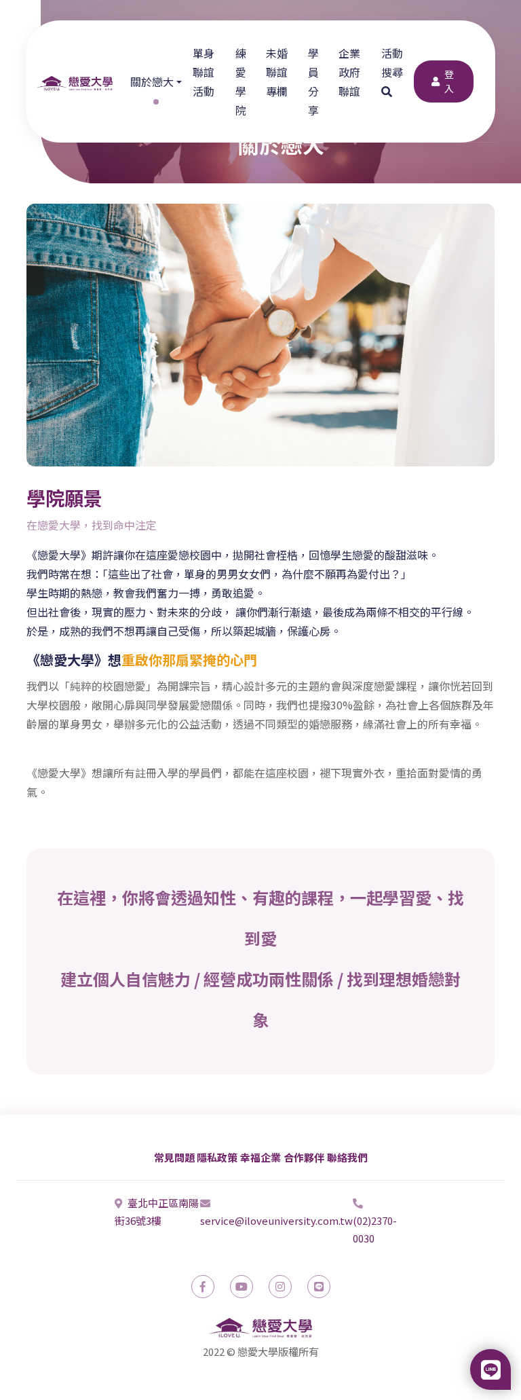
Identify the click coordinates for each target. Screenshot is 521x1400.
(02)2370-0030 (375, 1229)
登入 (449, 81)
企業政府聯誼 (349, 72)
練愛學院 (240, 81)
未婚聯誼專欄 (277, 72)
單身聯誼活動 (203, 72)
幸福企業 (260, 1157)
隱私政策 (217, 1157)
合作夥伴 (304, 1157)
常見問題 (174, 1157)
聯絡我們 (347, 1157)
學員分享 (313, 81)
